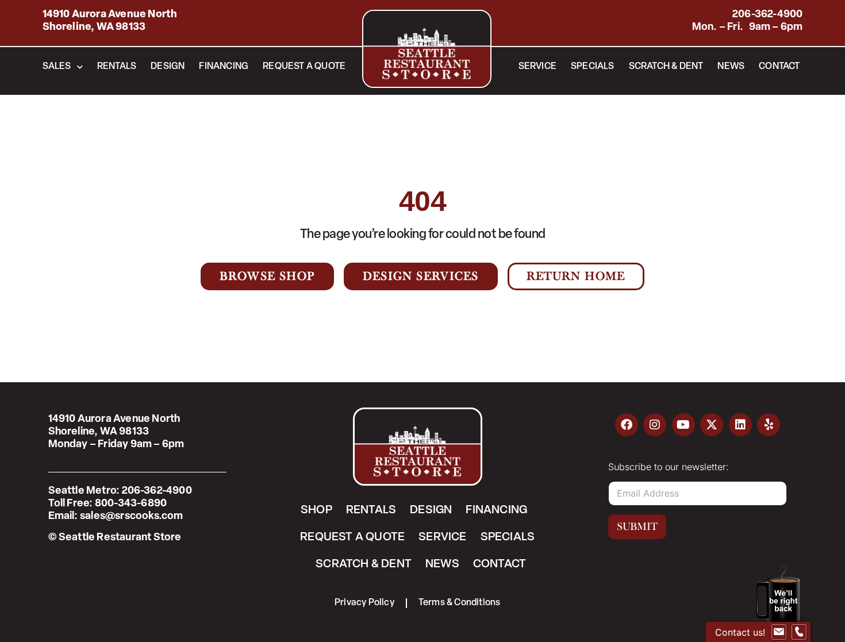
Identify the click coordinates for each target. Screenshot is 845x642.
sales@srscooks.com (131, 517)
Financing (223, 66)
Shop (316, 510)
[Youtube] (683, 424)
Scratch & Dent (666, 66)
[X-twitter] (711, 424)
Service (537, 66)
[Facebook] (626, 424)
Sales (57, 66)
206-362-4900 (767, 15)
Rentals (116, 66)
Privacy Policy (364, 603)
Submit (637, 526)
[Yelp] (768, 424)
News (730, 66)
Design (168, 66)
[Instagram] (654, 424)
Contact (779, 66)
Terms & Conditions (459, 603)
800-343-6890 (131, 504)
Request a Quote (304, 66)
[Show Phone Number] (799, 632)
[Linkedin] (740, 424)
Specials (592, 66)
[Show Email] (778, 632)
